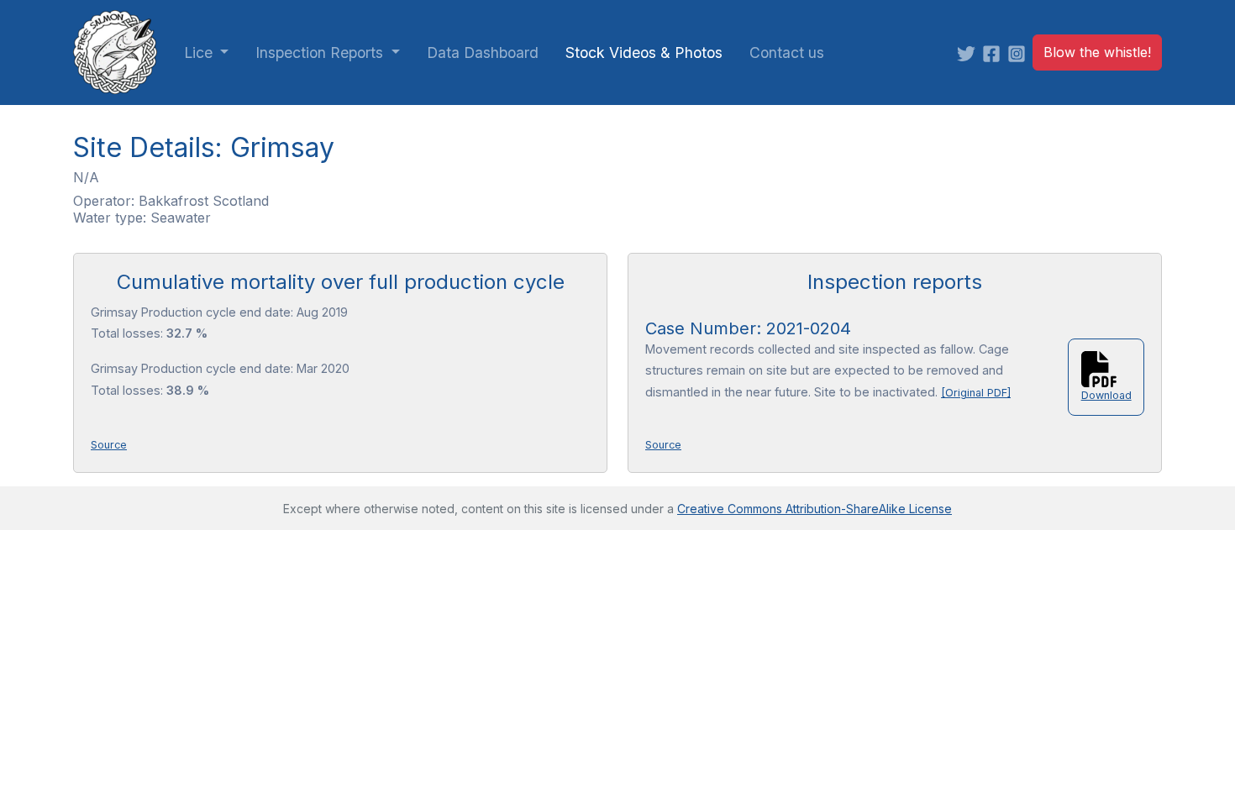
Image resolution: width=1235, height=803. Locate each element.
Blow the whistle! (1097, 52)
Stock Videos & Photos (644, 52)
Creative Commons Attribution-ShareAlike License (814, 508)
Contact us (786, 52)
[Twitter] (969, 52)
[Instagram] (1020, 52)
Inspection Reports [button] (321, 52)
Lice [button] (200, 52)
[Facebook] (994, 52)
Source (109, 444)
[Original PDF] (976, 392)
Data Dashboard (483, 52)
